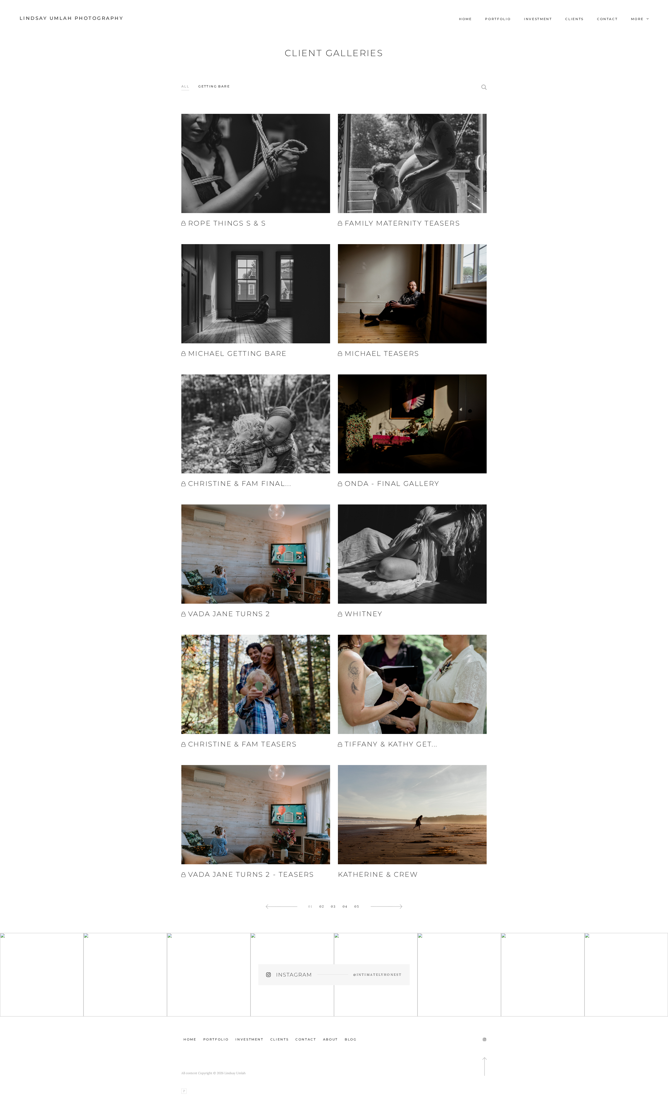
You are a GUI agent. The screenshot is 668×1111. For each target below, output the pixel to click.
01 (310, 906)
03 (333, 906)
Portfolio (498, 19)
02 (321, 906)
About (330, 1039)
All (185, 86)
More (638, 19)
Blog (351, 1039)
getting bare (214, 86)
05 (357, 906)
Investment (538, 19)
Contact (607, 19)
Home (465, 19)
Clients (574, 19)
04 (345, 906)
